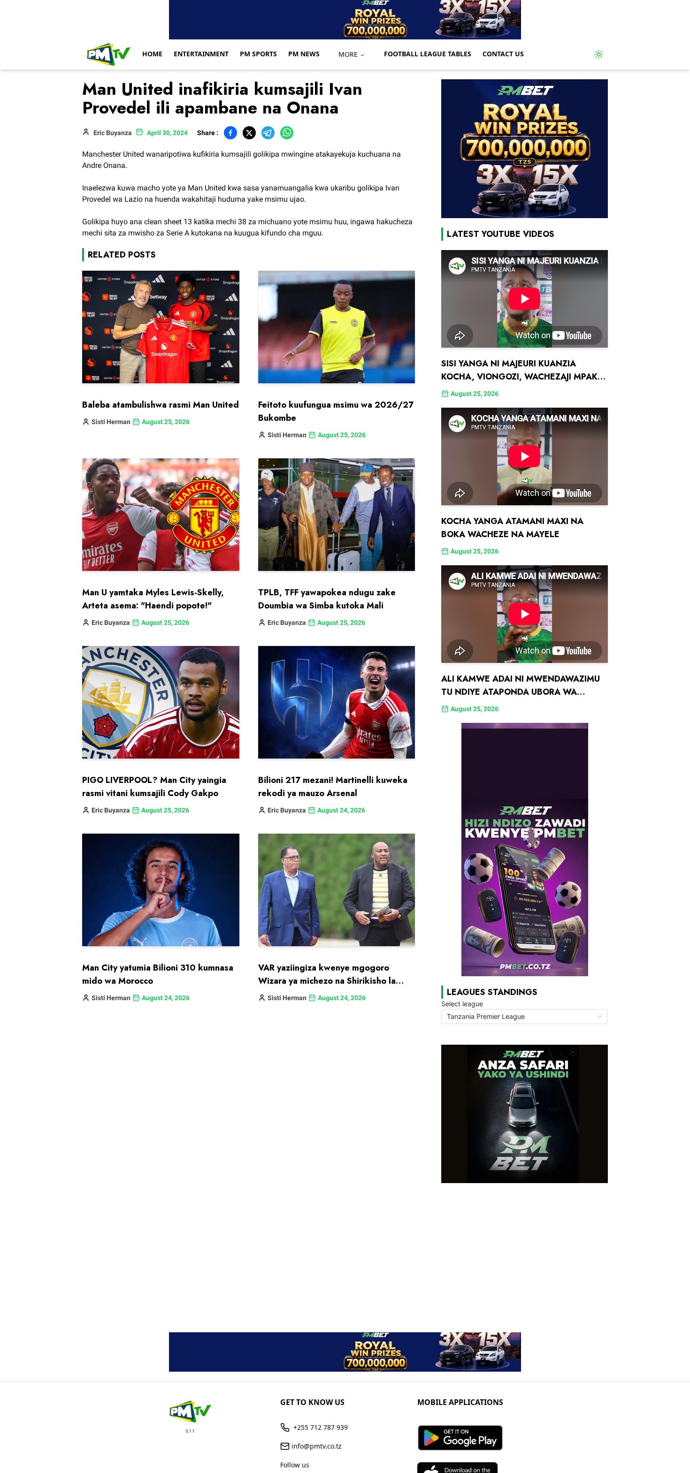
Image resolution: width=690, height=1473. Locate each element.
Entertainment (201, 53)
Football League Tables (427, 53)
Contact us (503, 53)
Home (152, 53)
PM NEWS (304, 53)
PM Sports (258, 53)
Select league (462, 1004)
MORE (348, 54)
